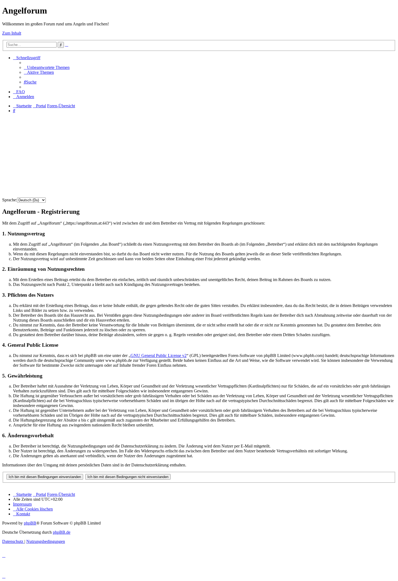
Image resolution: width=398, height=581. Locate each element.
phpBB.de (61, 532)
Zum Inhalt (11, 33)
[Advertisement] (199, 155)
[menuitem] (47, 67)
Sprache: (9, 200)
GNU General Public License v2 (159, 355)
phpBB (30, 523)
